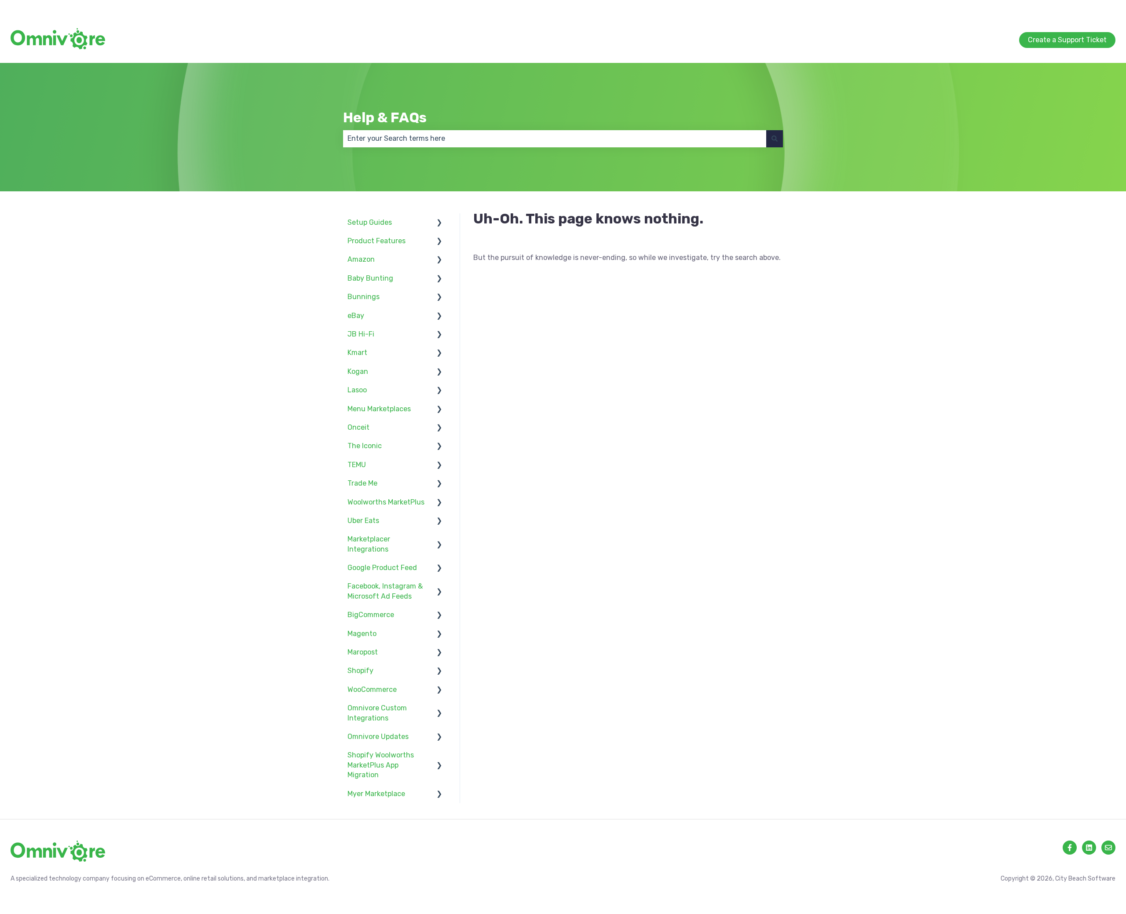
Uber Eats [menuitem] (363, 520)
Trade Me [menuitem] (362, 483)
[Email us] (1108, 848)
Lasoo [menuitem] (357, 390)
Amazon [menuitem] (361, 259)
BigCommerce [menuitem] (370, 615)
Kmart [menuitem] (357, 352)
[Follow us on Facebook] (1070, 848)
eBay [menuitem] (355, 315)
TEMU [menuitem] (356, 465)
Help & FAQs (385, 117)
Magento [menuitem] (362, 633)
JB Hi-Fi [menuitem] (360, 334)
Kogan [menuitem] (357, 371)
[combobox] (554, 138)
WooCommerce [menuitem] (372, 689)
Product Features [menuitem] (376, 241)
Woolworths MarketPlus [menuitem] (385, 502)
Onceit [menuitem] (358, 427)
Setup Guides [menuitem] (369, 222)
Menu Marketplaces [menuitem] (379, 409)
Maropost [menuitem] (362, 652)
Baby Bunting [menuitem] (370, 278)
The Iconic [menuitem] (364, 446)
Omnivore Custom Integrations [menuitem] (377, 713)
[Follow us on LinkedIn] (1089, 848)
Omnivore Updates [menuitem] (378, 736)
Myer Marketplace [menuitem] (376, 794)
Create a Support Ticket (1076, 8)
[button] (439, 223)
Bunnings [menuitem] (363, 296)
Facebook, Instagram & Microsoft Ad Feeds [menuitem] (385, 591)
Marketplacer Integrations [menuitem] (368, 544)
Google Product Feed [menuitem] (382, 567)
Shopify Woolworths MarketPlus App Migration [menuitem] (380, 765)
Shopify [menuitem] (360, 670)
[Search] (774, 138)
